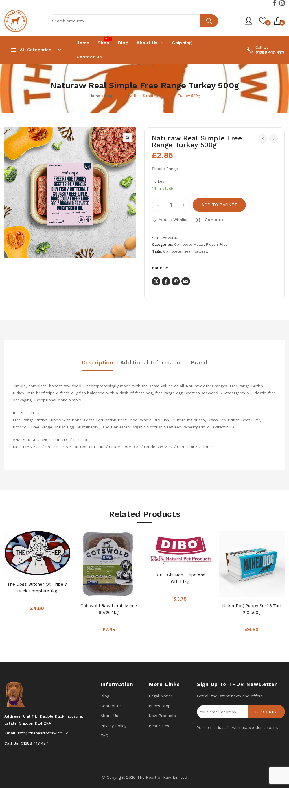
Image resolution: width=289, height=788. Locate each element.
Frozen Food (217, 244)
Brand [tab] (199, 363)
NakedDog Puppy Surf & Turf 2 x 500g (252, 609)
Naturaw (201, 251)
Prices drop (160, 705)
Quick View (48, 569)
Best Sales (159, 725)
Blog (104, 696)
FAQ (104, 735)
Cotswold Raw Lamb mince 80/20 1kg (108, 609)
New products (162, 715)
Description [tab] (97, 363)
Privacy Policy (113, 725)
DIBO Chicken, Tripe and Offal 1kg (180, 578)
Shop (108, 96)
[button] (127, 137)
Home (94, 96)
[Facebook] (275, 3)
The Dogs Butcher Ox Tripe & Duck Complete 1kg (37, 588)
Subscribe (266, 712)
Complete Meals (189, 244)
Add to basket (219, 204)
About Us (109, 715)
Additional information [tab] (152, 363)
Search (209, 20)
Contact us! (111, 705)
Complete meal (177, 251)
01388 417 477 (270, 52)
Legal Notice (161, 696)
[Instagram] (282, 3)
